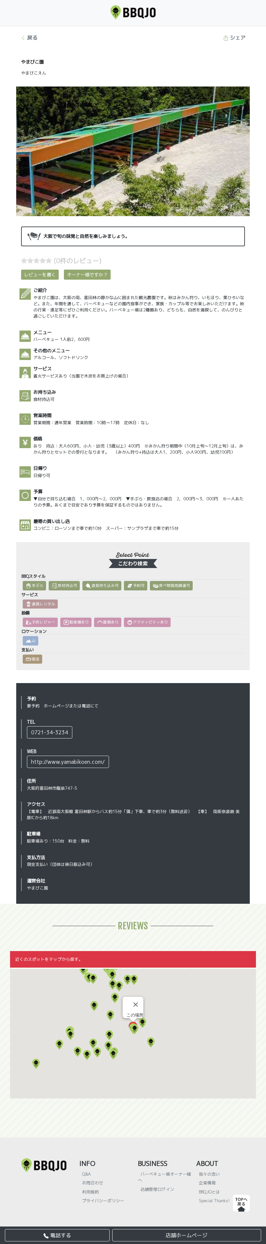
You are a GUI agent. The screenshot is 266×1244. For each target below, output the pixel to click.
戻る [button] (32, 37)
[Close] (135, 1004)
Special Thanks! (214, 1200)
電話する (60, 1235)
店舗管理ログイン (157, 1189)
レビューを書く (40, 275)
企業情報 (207, 1183)
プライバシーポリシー (103, 1200)
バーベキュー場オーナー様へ (164, 1177)
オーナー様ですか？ (87, 275)
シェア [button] (237, 37)
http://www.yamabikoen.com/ (68, 761)
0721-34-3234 (49, 732)
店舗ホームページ (186, 1235)
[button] (134, 1029)
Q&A (86, 1174)
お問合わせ (92, 1183)
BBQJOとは (209, 1192)
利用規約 (90, 1192)
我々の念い (209, 1174)
